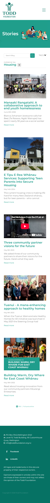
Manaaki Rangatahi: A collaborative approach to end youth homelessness (23, 105)
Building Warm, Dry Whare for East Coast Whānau (24, 377)
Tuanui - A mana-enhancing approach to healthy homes (25, 307)
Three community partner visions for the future (23, 244)
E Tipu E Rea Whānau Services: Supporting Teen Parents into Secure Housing (23, 180)
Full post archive (28, 406)
